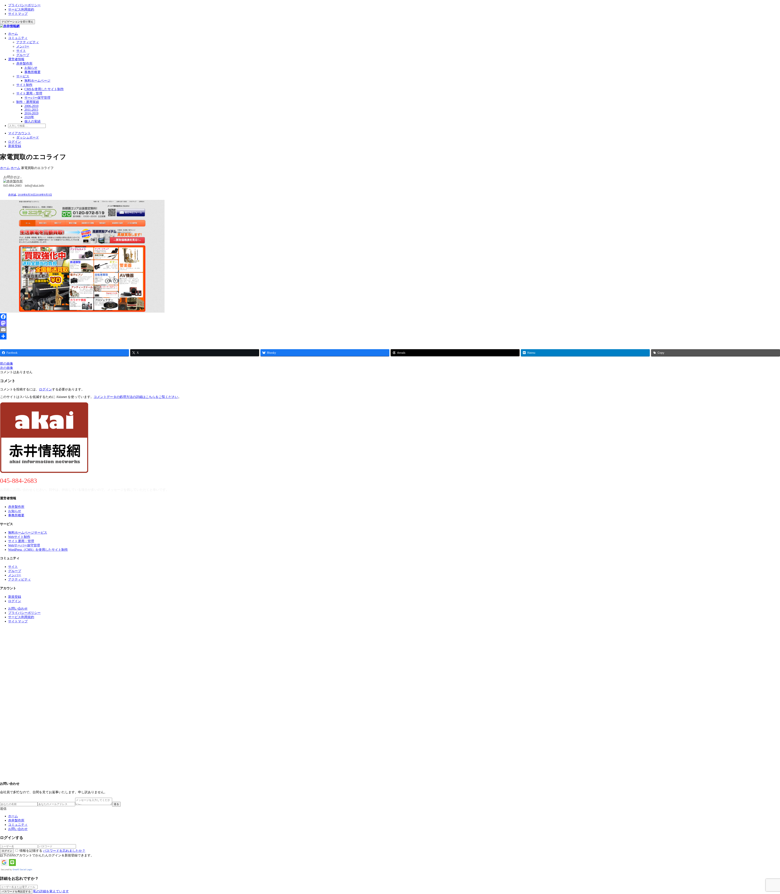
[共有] (390, 336)
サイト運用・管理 (29, 93)
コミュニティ (18, 38)
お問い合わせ (18, 608)
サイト (21, 50)
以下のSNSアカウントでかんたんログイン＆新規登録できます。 (47, 855)
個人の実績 (32, 121)
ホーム (13, 33)
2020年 (29, 117)
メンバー (22, 46)
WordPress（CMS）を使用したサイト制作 (38, 549)
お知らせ (30, 67)
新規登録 (14, 146)
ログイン (14, 141)
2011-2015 (31, 109)
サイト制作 (24, 85)
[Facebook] (390, 316)
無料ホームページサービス (27, 532)
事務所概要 (32, 72)
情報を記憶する (31, 850)
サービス (22, 76)
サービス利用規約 (21, 9)
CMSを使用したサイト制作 (44, 89)
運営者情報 (16, 59)
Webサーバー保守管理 (24, 545)
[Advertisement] (122, 702)
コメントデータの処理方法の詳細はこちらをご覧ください (136, 397)
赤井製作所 (24, 63)
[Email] (390, 329)
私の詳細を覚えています (51, 891)
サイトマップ (18, 13)
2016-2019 (31, 113)
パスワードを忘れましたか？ (64, 850)
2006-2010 (31, 106)
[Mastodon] (390, 323)
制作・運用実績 (27, 102)
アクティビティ (27, 42)
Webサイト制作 (19, 537)
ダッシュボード (27, 137)
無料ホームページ (37, 80)
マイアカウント (19, 133)
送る (116, 804)
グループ (22, 55)
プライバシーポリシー (24, 5)
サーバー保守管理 (37, 97)
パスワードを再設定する (16, 891)
